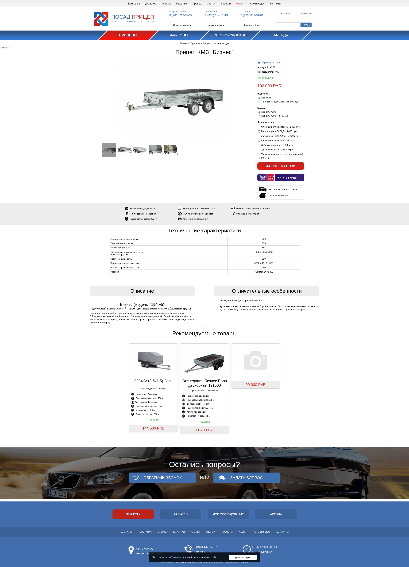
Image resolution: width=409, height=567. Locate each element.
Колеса (261, 108)
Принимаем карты (279, 195)
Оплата (166, 3)
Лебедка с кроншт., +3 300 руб (277, 145)
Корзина (306, 13)
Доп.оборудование (230, 35)
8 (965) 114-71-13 (216, 15)
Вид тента (263, 93)
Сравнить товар (271, 62)
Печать (6, 47)
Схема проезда (216, 25)
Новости (226, 3)
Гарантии (181, 3)
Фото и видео (257, 3)
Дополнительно (266, 122)
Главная (184, 43)
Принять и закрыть (243, 557)
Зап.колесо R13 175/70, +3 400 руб (279, 136)
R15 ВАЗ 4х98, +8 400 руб (275, 116)
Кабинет (285, 13)
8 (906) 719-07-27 (180, 15)
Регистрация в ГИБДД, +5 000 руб (279, 131)
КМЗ (277, 71)
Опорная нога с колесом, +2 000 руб (280, 126)
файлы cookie (174, 557)
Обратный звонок (182, 25)
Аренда (197, 3)
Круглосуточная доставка (283, 189)
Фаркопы (179, 35)
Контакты (275, 3)
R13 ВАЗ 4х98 (268, 112)
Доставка (150, 3)
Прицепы (128, 35)
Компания (134, 3)
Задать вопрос (246, 478)
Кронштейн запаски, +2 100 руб (277, 140)
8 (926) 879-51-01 (251, 15)
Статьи (211, 3)
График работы (252, 25)
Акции (239, 3)
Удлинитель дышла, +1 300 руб (277, 149)
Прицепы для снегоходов (215, 43)
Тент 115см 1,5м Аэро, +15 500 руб (279, 101)
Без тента (266, 97)
